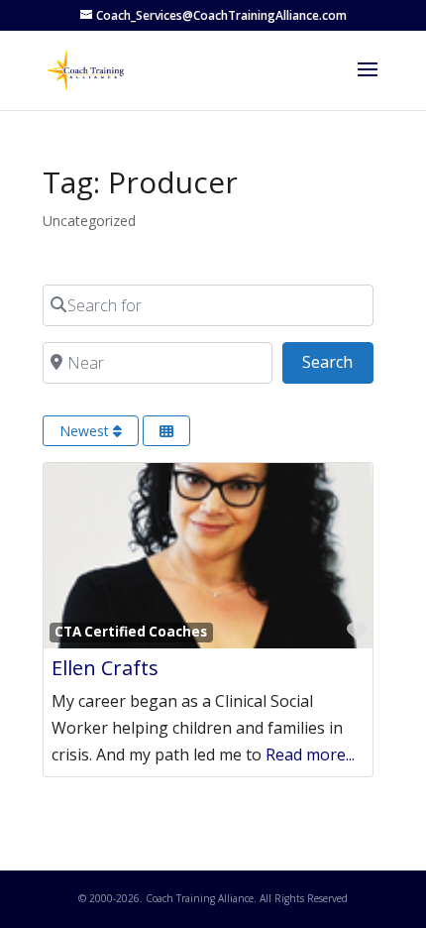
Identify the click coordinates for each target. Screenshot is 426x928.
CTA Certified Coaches (130, 631)
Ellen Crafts (105, 667)
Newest (86, 430)
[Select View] (166, 430)
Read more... (310, 754)
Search (337, 361)
